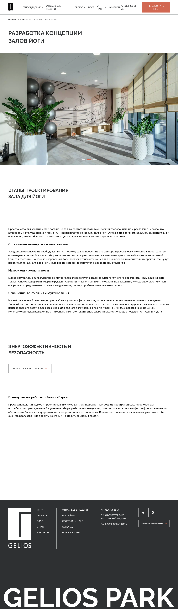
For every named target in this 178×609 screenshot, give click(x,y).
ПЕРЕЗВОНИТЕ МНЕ (156, 7)
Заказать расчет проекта (28, 368)
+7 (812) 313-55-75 (129, 7)
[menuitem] (33, 7)
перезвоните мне (152, 523)
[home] (19, 528)
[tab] (83, 159)
